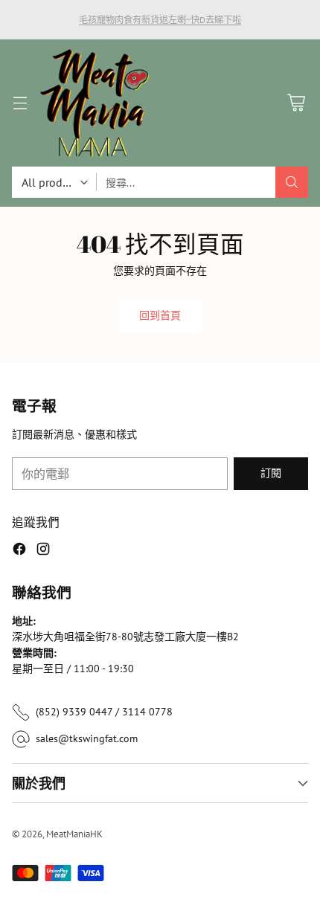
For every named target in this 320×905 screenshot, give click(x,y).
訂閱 (270, 473)
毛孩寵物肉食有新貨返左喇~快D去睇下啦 (160, 19)
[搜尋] (291, 182)
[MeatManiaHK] (94, 103)
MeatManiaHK (74, 834)
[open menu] (19, 103)
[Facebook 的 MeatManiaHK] (19, 551)
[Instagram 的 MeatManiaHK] (43, 551)
